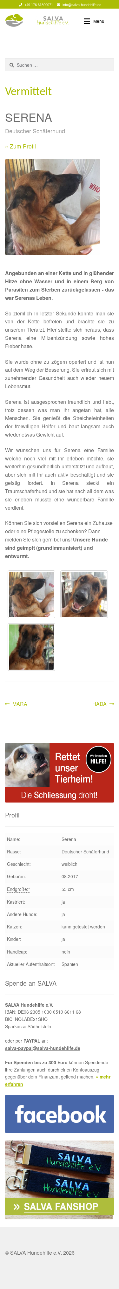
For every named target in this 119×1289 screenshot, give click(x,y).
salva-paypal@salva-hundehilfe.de (42, 1048)
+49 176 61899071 (38, 5)
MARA (19, 704)
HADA (102, 704)
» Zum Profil (20, 146)
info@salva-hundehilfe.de (82, 5)
